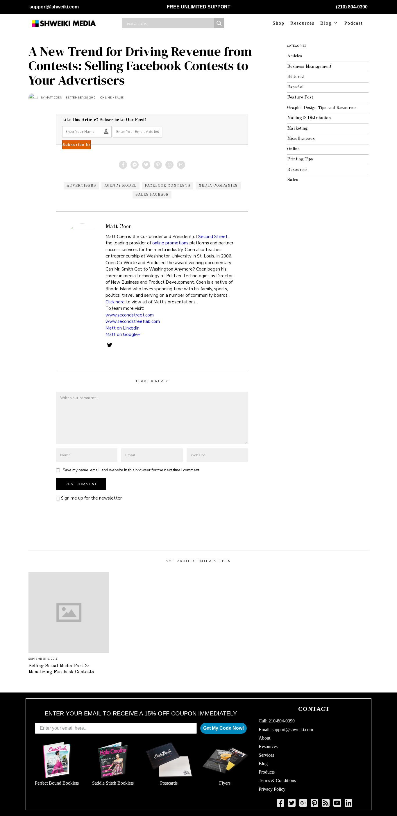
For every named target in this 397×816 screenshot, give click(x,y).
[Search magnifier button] (219, 23)
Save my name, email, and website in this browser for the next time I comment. (131, 470)
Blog (326, 23)
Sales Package (152, 194)
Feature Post (300, 97)
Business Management (309, 67)
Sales (119, 97)
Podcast (353, 23)
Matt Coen (118, 227)
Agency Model (120, 185)
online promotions (170, 243)
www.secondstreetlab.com (132, 321)
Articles (294, 56)
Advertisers (81, 185)
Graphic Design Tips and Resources (322, 108)
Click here (115, 302)
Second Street (213, 236)
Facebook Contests (167, 185)
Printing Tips (300, 159)
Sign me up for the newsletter (91, 498)
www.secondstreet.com (129, 315)
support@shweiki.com (54, 6)
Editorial (296, 77)
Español (295, 87)
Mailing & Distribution (309, 118)
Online (106, 97)
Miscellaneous (301, 139)
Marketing (297, 128)
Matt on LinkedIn (122, 328)
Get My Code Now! (223, 728)
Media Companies (218, 185)
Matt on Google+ (122, 334)
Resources (302, 23)
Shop (279, 23)
